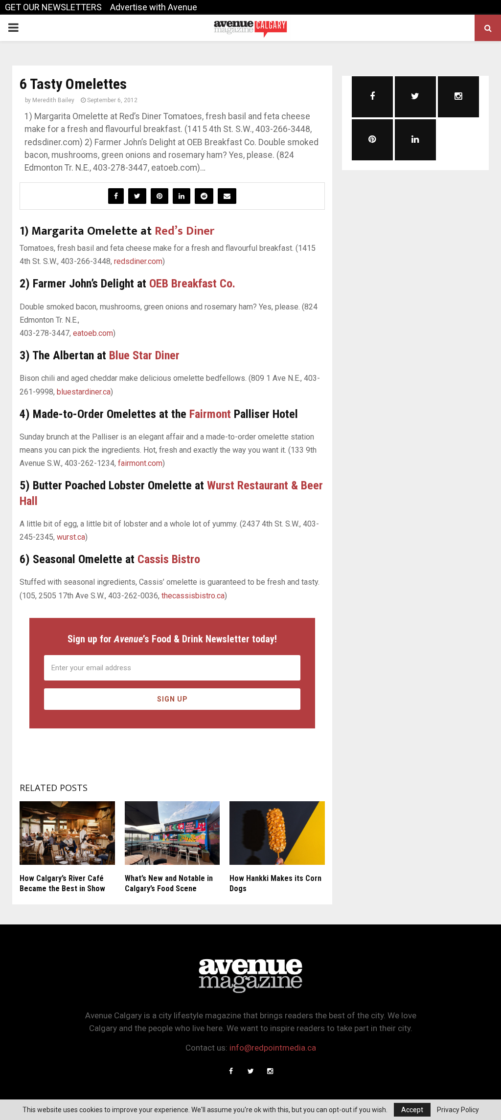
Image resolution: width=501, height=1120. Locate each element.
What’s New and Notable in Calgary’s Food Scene (169, 883)
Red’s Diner (184, 231)
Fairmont (210, 414)
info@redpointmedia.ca (272, 1048)
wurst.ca (71, 537)
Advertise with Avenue (153, 7)
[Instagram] (270, 1071)
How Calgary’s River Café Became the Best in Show (62, 883)
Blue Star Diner (144, 355)
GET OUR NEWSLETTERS (53, 7)
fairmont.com (140, 463)
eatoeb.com (93, 333)
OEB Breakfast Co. (192, 283)
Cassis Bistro (168, 559)
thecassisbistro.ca (193, 595)
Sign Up (172, 699)
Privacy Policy (458, 1109)
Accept (412, 1110)
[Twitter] (250, 1071)
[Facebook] (231, 1071)
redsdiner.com (138, 261)
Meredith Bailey (53, 100)
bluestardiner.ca (84, 391)
